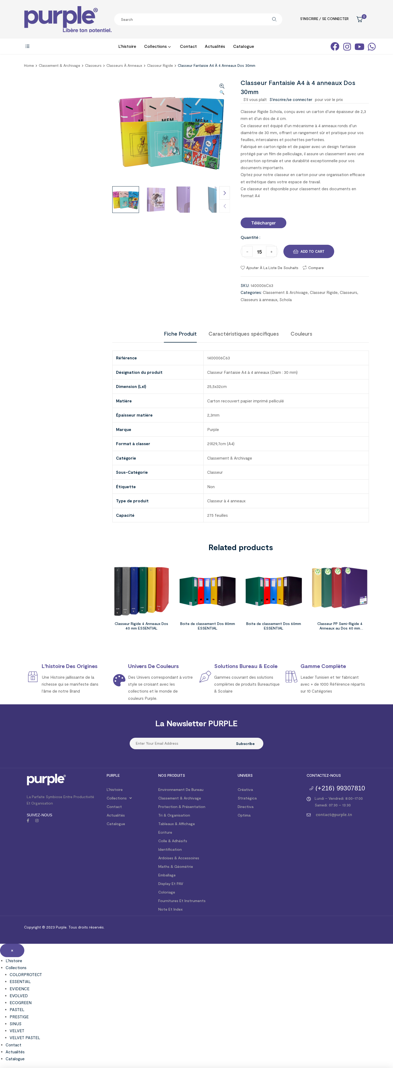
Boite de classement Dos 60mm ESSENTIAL (273, 625)
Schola (285, 299)
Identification (170, 849)
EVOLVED (19, 995)
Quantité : (250, 237)
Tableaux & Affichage (176, 823)
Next (224, 193)
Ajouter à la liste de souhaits (272, 267)
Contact (114, 806)
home (29, 65)
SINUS (15, 1023)
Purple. (61, 927)
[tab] (180, 333)
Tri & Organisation (174, 815)
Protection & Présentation (181, 806)
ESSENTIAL (20, 981)
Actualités (116, 815)
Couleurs (301, 333)
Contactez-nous (324, 775)
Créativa (245, 789)
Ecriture (165, 832)
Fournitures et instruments (182, 900)
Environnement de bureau (180, 789)
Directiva (245, 806)
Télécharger (263, 223)
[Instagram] (37, 820)
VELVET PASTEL (25, 1037)
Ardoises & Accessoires (178, 858)
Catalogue (116, 823)
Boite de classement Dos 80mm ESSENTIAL (207, 625)
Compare (316, 267)
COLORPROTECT (26, 974)
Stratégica (247, 798)
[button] (263, 223)
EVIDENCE (19, 988)
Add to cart (312, 251)
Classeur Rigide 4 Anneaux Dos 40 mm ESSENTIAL (141, 625)
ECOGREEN (21, 1002)
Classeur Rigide (160, 65)
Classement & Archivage (59, 65)
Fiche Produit (180, 333)
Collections (117, 798)
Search (274, 19)
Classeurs (93, 65)
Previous (224, 206)
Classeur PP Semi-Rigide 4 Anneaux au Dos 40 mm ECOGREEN (340, 628)
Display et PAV (170, 883)
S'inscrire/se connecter (290, 99)
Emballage (167, 875)
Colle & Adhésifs (172, 840)
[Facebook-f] (28, 820)
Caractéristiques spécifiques (244, 333)
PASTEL (17, 1009)
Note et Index (170, 909)
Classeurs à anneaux (124, 65)
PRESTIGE (19, 1016)
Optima (244, 815)
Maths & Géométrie (175, 866)
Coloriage (166, 892)
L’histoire (115, 789)
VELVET (17, 1030)
